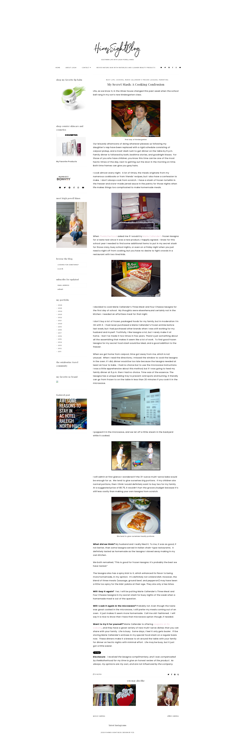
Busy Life (110, 80)
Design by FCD (128, 732)
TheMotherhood (108, 236)
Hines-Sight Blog (114, 732)
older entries (173, 716)
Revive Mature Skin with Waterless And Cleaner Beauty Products (126, 67)
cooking (120, 80)
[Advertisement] (73, 23)
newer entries (99, 716)
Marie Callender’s (152, 236)
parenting (163, 80)
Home (58, 67)
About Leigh (71, 67)
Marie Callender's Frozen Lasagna (141, 80)
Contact (85, 67)
